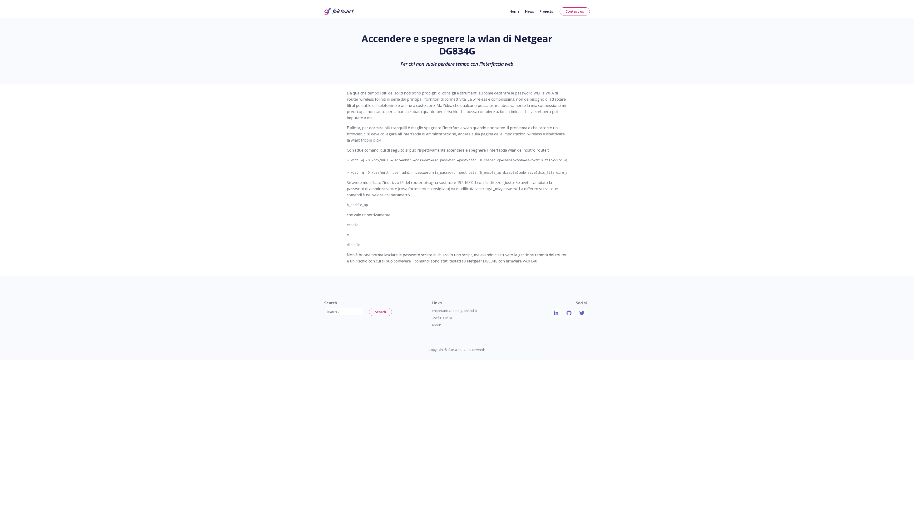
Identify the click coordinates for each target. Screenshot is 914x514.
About (436, 325)
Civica (447, 318)
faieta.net (455, 349)
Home (514, 11)
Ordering (455, 310)
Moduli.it (470, 310)
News (529, 11)
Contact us (575, 11)
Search (380, 312)
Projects (546, 11)
